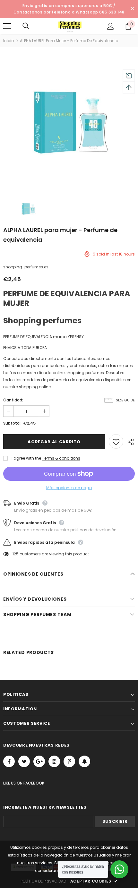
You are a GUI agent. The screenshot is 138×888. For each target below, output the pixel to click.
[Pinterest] (69, 761)
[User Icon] (110, 26)
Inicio (8, 40)
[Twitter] (24, 761)
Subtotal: (12, 423)
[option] (69, 121)
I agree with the (26, 458)
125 (16, 554)
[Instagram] (54, 761)
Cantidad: (13, 400)
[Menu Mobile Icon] (7, 26)
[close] (132, 9)
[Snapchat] (84, 761)
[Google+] (39, 761)
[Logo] (70, 26)
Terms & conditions (61, 458)
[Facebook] (9, 761)
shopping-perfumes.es (25, 267)
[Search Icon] (32, 26)
